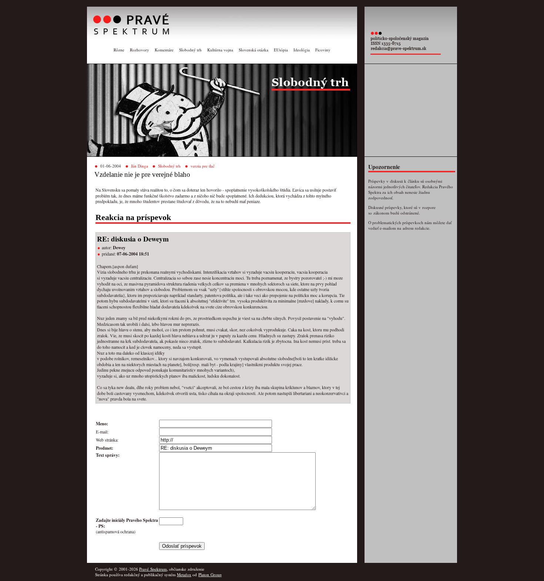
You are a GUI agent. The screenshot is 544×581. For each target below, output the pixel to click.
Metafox (184, 574)
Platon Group (210, 574)
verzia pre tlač (203, 166)
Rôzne (119, 50)
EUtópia (281, 50)
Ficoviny (322, 50)
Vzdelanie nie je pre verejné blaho (142, 174)
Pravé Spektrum (153, 569)
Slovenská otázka (253, 50)
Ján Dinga (139, 166)
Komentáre (164, 50)
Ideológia (301, 50)
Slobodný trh (190, 50)
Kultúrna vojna (220, 50)
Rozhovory (139, 50)
